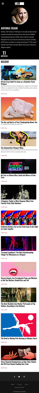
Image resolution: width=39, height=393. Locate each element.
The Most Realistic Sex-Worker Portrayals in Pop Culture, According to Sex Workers (18, 304)
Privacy (20, 384)
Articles (4, 56)
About (12, 384)
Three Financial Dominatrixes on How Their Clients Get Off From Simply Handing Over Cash (18, 362)
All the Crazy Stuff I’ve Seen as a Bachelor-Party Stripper (18, 82)
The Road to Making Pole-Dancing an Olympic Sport (19, 338)
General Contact (19, 387)
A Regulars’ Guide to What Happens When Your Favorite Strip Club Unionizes (17, 202)
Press (26, 384)
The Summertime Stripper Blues (12, 147)
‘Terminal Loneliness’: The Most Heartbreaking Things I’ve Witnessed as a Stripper (17, 253)
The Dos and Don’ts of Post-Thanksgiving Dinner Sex (19, 122)
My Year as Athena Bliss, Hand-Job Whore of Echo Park (18, 176)
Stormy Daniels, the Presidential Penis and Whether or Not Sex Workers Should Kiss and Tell (19, 279)
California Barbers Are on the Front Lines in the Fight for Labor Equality (19, 227)
